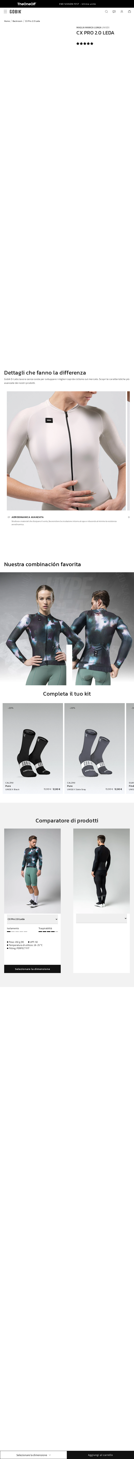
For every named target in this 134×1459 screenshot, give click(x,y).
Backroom (17, 21)
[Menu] (4, 11)
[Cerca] (106, 11)
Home (7, 21)
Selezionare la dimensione (32, 969)
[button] (85, 43)
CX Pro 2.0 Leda (32, 21)
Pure (8, 786)
